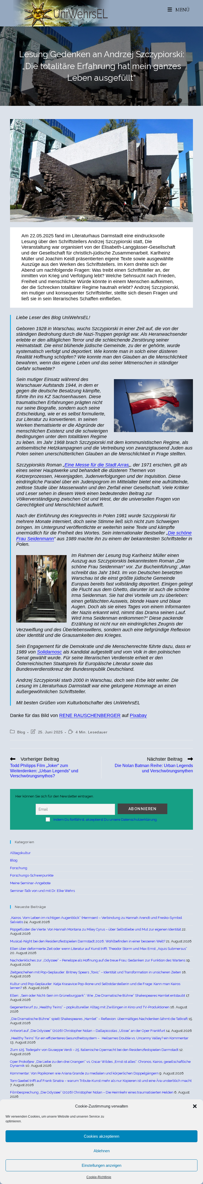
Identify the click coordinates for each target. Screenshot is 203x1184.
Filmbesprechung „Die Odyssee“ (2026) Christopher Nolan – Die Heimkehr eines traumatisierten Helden (91, 1092)
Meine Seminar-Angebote (30, 883)
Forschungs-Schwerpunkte (31, 875)
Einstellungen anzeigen (101, 1165)
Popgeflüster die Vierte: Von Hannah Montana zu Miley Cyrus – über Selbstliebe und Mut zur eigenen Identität (95, 929)
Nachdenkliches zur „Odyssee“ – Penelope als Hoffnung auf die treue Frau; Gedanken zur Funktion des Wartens (97, 960)
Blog (21, 732)
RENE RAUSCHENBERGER (90, 715)
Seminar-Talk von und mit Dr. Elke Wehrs (42, 891)
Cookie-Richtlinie (98, 1177)
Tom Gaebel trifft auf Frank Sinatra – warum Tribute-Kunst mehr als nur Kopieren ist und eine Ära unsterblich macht (101, 1081)
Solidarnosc (49, 652)
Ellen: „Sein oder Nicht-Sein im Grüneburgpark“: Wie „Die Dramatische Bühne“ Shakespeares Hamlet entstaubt (97, 995)
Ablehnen (102, 1151)
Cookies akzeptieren (101, 1136)
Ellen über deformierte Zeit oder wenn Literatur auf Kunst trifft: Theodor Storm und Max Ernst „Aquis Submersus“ (98, 949)
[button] (194, 1106)
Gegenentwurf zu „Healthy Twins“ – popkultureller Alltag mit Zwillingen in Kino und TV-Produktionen (89, 1007)
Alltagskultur (20, 853)
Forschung (18, 868)
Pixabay (138, 715)
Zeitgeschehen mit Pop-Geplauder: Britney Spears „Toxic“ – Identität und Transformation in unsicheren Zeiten (95, 972)
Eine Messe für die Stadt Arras (96, 465)
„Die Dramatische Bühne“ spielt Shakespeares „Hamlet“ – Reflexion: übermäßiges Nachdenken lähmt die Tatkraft (99, 1019)
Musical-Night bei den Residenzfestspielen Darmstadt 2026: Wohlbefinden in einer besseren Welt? (87, 941)
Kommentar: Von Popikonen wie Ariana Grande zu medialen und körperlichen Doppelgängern (84, 1073)
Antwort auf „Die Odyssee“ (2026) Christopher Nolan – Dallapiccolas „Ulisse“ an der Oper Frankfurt (87, 1031)
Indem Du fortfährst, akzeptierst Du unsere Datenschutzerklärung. (105, 820)
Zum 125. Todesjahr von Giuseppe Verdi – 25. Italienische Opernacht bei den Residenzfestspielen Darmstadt (94, 1050)
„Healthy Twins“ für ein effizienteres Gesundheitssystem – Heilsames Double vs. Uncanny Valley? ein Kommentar (99, 1038)
